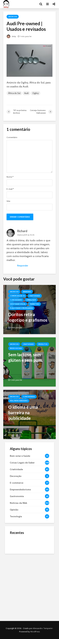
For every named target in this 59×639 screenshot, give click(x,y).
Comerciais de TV (17, 296)
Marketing (34, 304)
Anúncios (12, 17)
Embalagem (31, 300)
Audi (26, 93)
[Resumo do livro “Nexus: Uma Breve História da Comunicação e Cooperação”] (16, 556)
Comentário (12, 137)
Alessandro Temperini (42, 628)
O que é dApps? (33, 539)
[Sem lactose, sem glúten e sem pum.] (29, 361)
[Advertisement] (29, 586)
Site (8, 201)
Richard (22, 231)
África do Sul (14, 93)
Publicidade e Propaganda (21, 308)
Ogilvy (35, 93)
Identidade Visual (18, 304)
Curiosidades (16, 300)
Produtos (42, 344)
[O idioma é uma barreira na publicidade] (29, 414)
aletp (13, 36)
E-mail (10, 189)
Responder (22, 265)
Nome (10, 177)
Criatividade (34, 296)
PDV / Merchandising (19, 401)
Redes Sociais (16, 348)
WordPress (35, 631)
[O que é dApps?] (16, 542)
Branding (27, 292)
